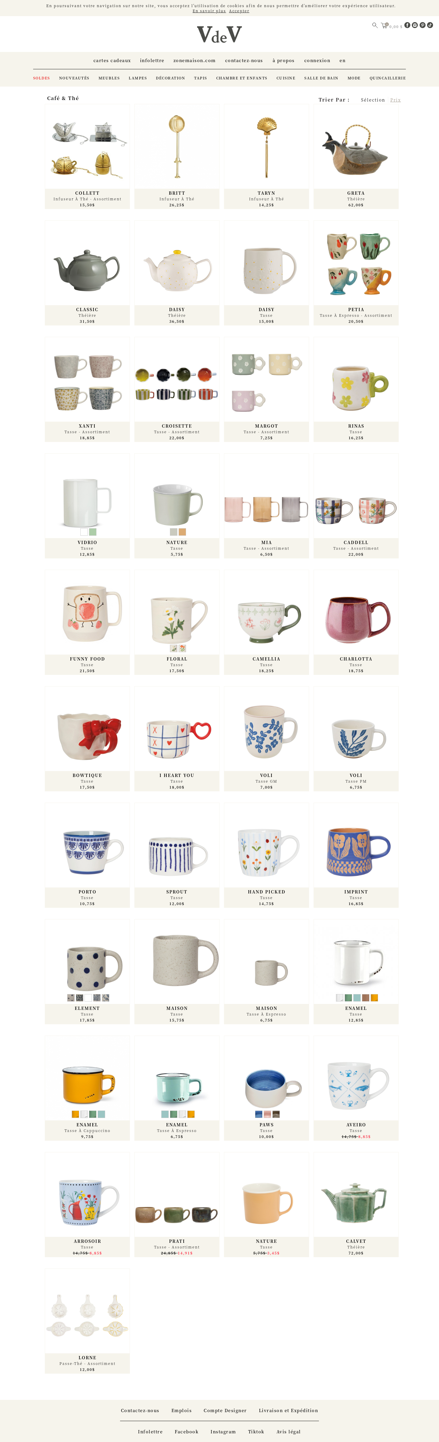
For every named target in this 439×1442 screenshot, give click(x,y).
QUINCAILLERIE (388, 77)
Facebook (187, 1432)
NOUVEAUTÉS (74, 77)
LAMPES (138, 77)
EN (343, 60)
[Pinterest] (423, 26)
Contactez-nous (244, 60)
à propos (284, 60)
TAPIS (200, 77)
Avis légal (289, 1432)
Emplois (181, 1410)
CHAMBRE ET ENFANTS (242, 77)
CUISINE (286, 77)
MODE (354, 77)
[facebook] (408, 26)
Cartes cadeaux (112, 60)
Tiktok (256, 1432)
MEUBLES (109, 77)
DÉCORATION (170, 77)
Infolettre (152, 60)
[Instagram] (416, 26)
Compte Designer (225, 1410)
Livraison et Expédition (288, 1410)
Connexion (317, 60)
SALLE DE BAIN (321, 77)
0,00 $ (396, 26)
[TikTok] (430, 26)
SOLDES (41, 77)
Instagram (223, 1432)
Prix (395, 100)
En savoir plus (209, 10)
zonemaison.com (195, 60)
